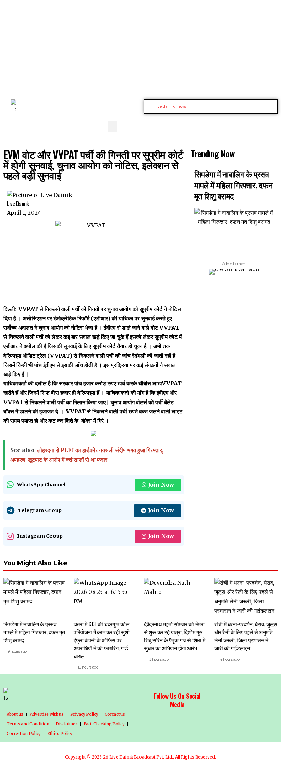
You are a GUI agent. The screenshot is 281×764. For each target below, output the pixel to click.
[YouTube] (249, 125)
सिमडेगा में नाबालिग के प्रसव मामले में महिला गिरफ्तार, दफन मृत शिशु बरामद (233, 185)
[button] (112, 126)
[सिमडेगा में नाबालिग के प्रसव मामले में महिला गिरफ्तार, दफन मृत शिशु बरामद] (35, 597)
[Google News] (256, 125)
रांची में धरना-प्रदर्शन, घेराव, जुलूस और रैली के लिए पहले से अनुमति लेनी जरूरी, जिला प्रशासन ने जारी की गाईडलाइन (245, 636)
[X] (241, 125)
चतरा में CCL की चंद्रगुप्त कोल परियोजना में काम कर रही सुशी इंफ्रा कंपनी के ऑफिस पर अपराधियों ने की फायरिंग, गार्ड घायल (101, 640)
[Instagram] (264, 125)
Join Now (161, 484)
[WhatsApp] (272, 125)
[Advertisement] (140, 48)
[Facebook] (234, 125)
